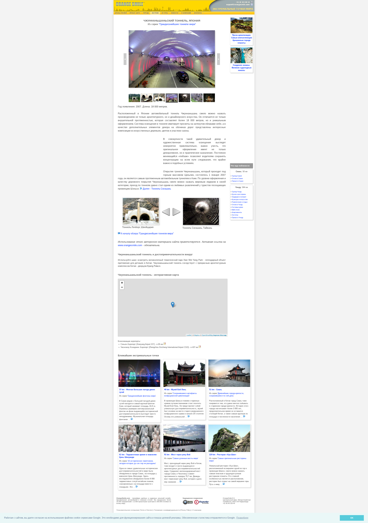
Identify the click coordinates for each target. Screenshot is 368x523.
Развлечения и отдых (240, 202)
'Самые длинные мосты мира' (185, 458)
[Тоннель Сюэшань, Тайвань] (218, 59)
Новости (174, 13)
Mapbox (197, 335)
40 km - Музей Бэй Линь (175, 389)
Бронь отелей (121, 13)
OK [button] (351, 518)
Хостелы (235, 215)
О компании (186, 13)
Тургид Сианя (237, 176)
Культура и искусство (240, 199)
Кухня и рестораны (239, 194)
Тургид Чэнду (237, 192)
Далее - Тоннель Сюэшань (156, 188)
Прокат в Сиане (237, 181)
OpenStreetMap (207, 335)
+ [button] (122, 283)
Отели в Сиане (237, 178)
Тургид (146, 13)
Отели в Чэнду (237, 204)
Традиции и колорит (239, 197)
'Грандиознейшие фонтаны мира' (142, 396)
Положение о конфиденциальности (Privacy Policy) (172, 510)
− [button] (122, 287)
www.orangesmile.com (130, 245)
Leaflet (189, 335)
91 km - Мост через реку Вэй (177, 455)
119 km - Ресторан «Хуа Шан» (222, 455)
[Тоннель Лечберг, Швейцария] (125, 59)
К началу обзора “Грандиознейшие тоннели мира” (147, 233)
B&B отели (235, 210)
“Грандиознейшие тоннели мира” (177, 24)
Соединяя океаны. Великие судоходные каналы (241, 67)
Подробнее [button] (242, 518)
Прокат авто (135, 13)
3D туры (165, 13)
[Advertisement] (139, 156)
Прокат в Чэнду (237, 217)
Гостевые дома (237, 207)
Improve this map (220, 335)
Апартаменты (237, 212)
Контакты (198, 13)
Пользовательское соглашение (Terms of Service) (134, 510)
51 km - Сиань (215, 389)
